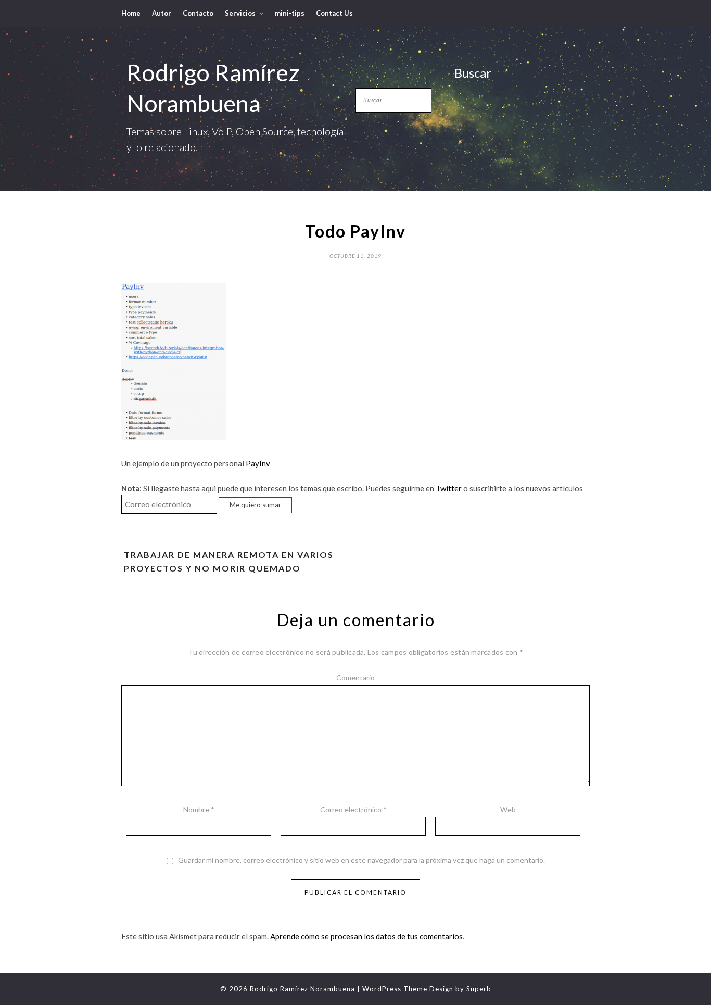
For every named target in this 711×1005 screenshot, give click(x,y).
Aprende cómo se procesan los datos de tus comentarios (366, 936)
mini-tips (289, 13)
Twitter (449, 488)
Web (508, 809)
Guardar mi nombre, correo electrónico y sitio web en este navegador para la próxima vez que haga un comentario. (361, 860)
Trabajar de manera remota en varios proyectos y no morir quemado (229, 561)
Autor (161, 13)
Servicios (240, 13)
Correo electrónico (353, 809)
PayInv (258, 463)
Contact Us (334, 13)
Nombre (198, 809)
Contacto (198, 13)
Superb (478, 989)
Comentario (355, 677)
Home (131, 13)
